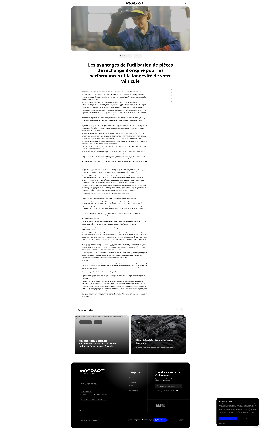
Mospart (83, 420)
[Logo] (135, 3)
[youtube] (84, 410)
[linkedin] (80, 410)
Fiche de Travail (222, 423)
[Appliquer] (179, 386)
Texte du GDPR (174, 390)
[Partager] (171, 89)
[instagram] (89, 410)
